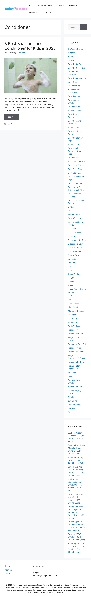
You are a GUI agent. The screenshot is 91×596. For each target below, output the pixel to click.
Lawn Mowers (74, 303)
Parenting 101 (74, 322)
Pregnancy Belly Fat (77, 344)
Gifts (70, 266)
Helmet (71, 282)
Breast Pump (74, 214)
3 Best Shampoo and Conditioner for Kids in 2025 (30, 46)
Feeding (71, 263)
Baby (70, 56)
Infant (70, 300)
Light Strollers (74, 307)
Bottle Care (73, 5)
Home (31, 5)
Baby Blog (72, 60)
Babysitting (73, 158)
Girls (70, 270)
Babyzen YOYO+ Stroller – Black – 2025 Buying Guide (76, 537)
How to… (72, 296)
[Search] (83, 27)
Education (72, 259)
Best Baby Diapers (76, 169)
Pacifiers (72, 315)
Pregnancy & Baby (76, 334)
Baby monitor (74, 107)
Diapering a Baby (75, 244)
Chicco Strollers (75, 232)
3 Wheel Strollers (75, 49)
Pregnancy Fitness (76, 348)
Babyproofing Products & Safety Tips (76, 151)
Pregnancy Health (76, 352)
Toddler (71, 408)
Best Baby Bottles (45, 5)
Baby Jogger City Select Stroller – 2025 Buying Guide (76, 460)
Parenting (72, 318)
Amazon (71, 53)
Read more (11, 117)
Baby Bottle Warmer (77, 78)
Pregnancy (73, 330)
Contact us (9, 566)
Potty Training (74, 326)
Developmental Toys (77, 240)
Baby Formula (74, 86)
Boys (70, 211)
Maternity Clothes (76, 311)
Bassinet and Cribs (76, 161)
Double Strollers (75, 255)
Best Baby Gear (75, 173)
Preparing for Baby (76, 362)
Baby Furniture (74, 96)
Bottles (71, 207)
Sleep (70, 376)
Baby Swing (73, 144)
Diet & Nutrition (75, 248)
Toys (70, 412)
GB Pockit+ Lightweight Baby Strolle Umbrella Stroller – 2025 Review (76, 485)
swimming (72, 401)
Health (71, 278)
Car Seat (72, 229)
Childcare (72, 236)
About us (8, 574)
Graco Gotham (74, 274)
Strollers (71, 397)
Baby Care (11, 124)
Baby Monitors (74, 110)
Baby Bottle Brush (76, 64)
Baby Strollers (74, 127)
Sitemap (8, 570)
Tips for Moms (74, 405)
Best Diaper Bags (75, 183)
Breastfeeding (74, 218)
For (60, 5)
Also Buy (47, 12)
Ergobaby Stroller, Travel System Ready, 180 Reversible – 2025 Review (76, 512)
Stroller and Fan (75, 387)
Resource (33, 12)
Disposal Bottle (74, 251)
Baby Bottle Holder (76, 68)
